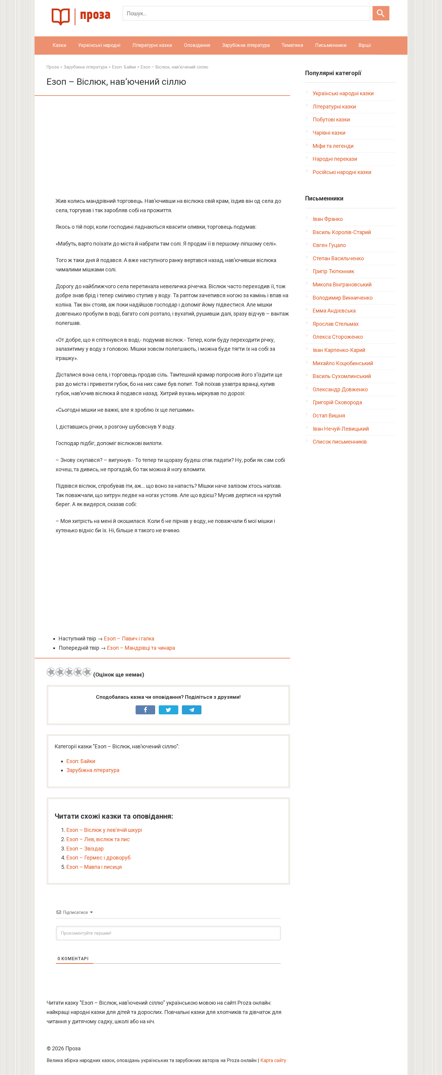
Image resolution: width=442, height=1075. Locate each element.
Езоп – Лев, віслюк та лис (98, 839)
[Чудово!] (87, 671)
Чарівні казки (329, 133)
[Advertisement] (168, 147)
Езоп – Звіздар (85, 848)
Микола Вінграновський (342, 284)
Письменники (330, 45)
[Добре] (78, 671)
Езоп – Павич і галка (129, 638)
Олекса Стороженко (338, 337)
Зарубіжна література (246, 45)
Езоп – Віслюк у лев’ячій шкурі (104, 830)
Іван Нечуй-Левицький (341, 429)
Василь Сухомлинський (342, 376)
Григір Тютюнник (333, 271)
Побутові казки (331, 119)
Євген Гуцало (329, 245)
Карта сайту (273, 1060)
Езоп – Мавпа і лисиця (94, 867)
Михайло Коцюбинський (343, 363)
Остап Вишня (329, 415)
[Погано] (60, 671)
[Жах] (51, 671)
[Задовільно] (69, 671)
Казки (59, 45)
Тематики (292, 45)
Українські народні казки (343, 93)
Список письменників (340, 441)
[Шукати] (381, 13)
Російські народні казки (342, 172)
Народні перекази (335, 159)
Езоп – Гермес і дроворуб (98, 857)
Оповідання (197, 45)
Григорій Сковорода (337, 402)
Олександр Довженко (340, 389)
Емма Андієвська (334, 310)
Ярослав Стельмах (336, 324)
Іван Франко (328, 219)
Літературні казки (152, 45)
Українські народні (99, 45)
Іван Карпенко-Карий (339, 350)
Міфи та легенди (333, 146)
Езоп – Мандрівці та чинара (141, 648)
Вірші (364, 45)
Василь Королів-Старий (342, 232)
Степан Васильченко (338, 258)
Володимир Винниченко (343, 298)
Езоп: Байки (80, 761)
